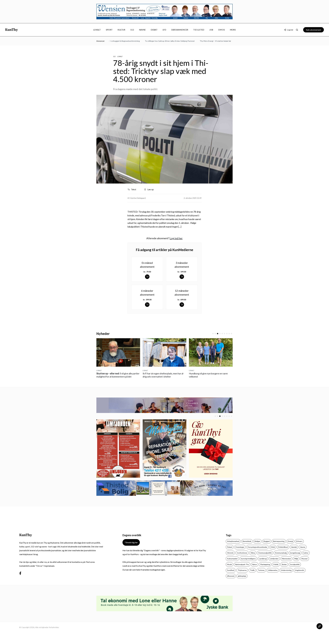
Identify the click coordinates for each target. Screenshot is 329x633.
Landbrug (263, 559)
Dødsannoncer (179, 30)
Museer (304, 559)
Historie (230, 553)
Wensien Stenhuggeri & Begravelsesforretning (114, 41)
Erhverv (299, 541)
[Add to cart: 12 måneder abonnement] (182, 304)
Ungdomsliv (299, 570)
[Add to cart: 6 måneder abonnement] (147, 304)
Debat (154, 30)
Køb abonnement (313, 30)
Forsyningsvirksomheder (257, 547)
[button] (213, 333)
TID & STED (198, 30)
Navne (142, 30)
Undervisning (286, 570)
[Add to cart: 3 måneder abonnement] (182, 276)
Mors (233, 30)
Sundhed (230, 570)
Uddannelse (272, 570)
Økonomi (230, 576)
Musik (229, 564)
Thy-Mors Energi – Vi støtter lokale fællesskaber (212, 41)
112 (132, 30)
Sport (109, 30)
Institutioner (242, 553)
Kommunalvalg (281, 553)
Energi (290, 541)
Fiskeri (229, 547)
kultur (306, 553)
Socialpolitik (295, 564)
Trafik (252, 570)
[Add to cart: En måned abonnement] (147, 276)
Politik (275, 564)
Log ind (290, 30)
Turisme (261, 570)
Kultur (121, 30)
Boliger (257, 541)
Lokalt (97, 30)
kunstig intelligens (248, 559)
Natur (254, 564)
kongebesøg (295, 553)
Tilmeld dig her (131, 542)
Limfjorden (274, 559)
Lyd (164, 30)
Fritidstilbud (283, 547)
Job (211, 30)
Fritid (273, 547)
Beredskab (247, 541)
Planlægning (265, 564)
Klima (253, 553)
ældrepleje (242, 576)
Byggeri (267, 541)
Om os (221, 30)
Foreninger (240, 547)
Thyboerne (242, 570)
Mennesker (286, 559)
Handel (294, 547)
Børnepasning (278, 541)
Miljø (296, 559)
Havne (302, 547)
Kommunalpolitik (265, 553)
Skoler (284, 564)
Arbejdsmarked (233, 541)
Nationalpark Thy (242, 564)
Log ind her (176, 238)
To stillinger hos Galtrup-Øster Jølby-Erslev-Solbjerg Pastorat (163, 41)
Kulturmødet (232, 559)
